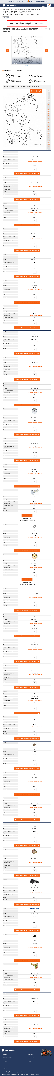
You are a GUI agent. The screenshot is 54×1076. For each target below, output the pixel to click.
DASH (34, 288)
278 (49, 148)
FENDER (35, 622)
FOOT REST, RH (34, 699)
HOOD (34, 446)
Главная (5, 1054)
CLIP (34, 262)
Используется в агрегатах (35, 161)
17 (48, 113)
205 (49, 140)
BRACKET (34, 780)
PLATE (34, 185)
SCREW (35, 391)
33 (48, 128)
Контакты (21, 1)
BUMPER (34, 472)
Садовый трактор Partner (11, 11)
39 (48, 137)
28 (48, 122)
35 (48, 131)
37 (48, 133)
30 (48, 124)
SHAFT (34, 831)
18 (48, 115)
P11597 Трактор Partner (25, 11)
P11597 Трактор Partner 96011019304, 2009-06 (16, 12)
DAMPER (34, 211)
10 (48, 104)
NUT (35, 420)
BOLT (34, 313)
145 (49, 139)
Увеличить (27, 65)
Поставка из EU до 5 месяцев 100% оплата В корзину (27, 173)
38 (48, 135)
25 (48, 118)
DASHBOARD (34, 339)
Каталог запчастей (19, 9)
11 (48, 106)
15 (48, 109)
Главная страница (7, 9)
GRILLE (34, 596)
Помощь (5, 1065)
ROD (34, 647)
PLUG (34, 1001)
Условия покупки (32, 1065)
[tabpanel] (27, 51)
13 (48, 108)
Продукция (30, 1054)
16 (48, 111)
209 (49, 146)
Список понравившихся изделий (37, 1)
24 (48, 117)
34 (48, 129)
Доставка (11, 1)
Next (46, 50)
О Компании (31, 1058)
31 (48, 126)
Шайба (34, 536)
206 (49, 142)
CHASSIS (34, 159)
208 (49, 144)
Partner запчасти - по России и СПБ (35, 9)
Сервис (29, 1061)
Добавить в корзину (27, 516)
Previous (7, 50)
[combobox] (27, 87)
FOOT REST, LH (34, 673)
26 (48, 120)
